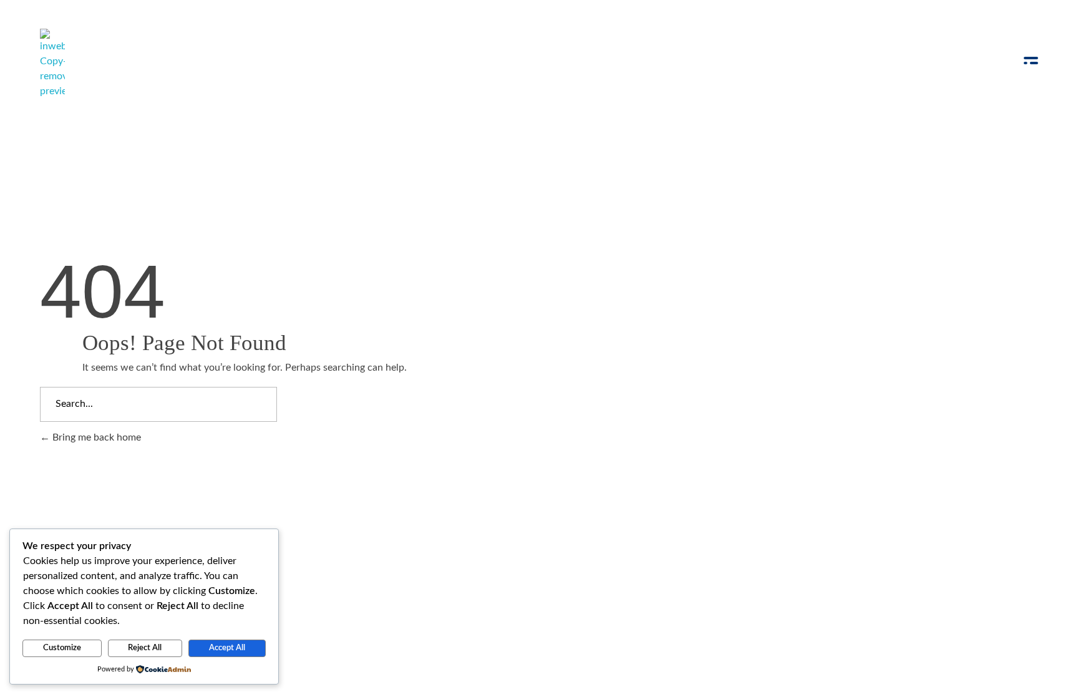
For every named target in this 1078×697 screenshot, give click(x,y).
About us (421, 554)
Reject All (145, 648)
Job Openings (346, 554)
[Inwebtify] (52, 64)
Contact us (490, 554)
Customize (62, 648)
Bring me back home (95, 437)
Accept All (227, 648)
